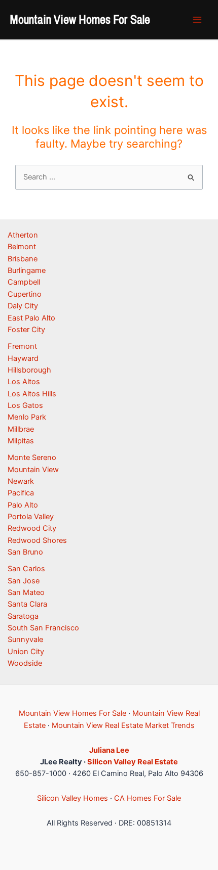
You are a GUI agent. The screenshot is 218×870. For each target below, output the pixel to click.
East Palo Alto (31, 318)
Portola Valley (31, 516)
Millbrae (21, 429)
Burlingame (27, 270)
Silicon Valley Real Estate (132, 761)
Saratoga (23, 616)
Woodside (25, 663)
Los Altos (24, 381)
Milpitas (21, 440)
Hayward (23, 358)
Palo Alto (23, 505)
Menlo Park (27, 417)
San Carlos (26, 568)
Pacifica (21, 492)
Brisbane (23, 258)
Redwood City (32, 528)
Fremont (22, 346)
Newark (21, 481)
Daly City (23, 305)
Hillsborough (29, 370)
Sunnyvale (25, 639)
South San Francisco (43, 627)
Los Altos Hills (32, 393)
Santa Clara (27, 604)
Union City (26, 651)
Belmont (22, 246)
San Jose (24, 580)
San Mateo (26, 592)
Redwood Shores (37, 540)
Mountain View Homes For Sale (80, 19)
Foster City (26, 329)
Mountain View (33, 469)
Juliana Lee (109, 750)
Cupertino (25, 294)
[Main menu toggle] (197, 19)
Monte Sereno (32, 457)
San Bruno (25, 552)
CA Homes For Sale (147, 798)
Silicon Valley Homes (72, 798)
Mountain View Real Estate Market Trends (123, 725)
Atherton (23, 235)
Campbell (24, 282)
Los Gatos (25, 405)
